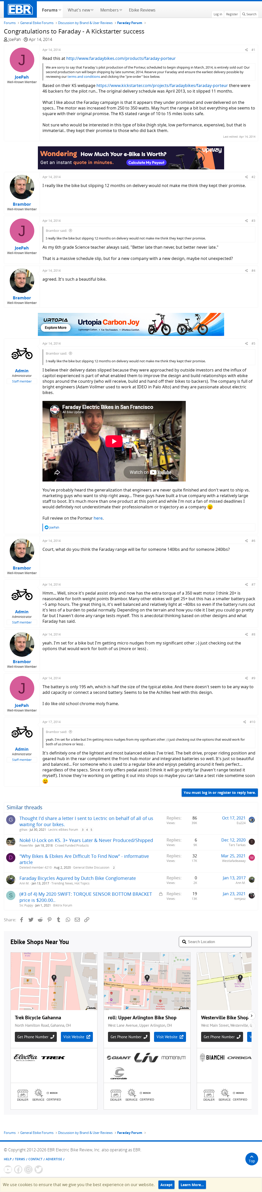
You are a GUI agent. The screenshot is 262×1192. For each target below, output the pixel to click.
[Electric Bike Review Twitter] (39, 1169)
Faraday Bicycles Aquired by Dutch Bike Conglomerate (77, 878)
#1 (253, 50)
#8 (253, 634)
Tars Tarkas (237, 845)
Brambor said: (56, 230)
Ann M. (24, 883)
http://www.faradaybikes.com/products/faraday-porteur (121, 58)
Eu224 (241, 823)
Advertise (54, 1159)
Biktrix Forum (62, 905)
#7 (253, 584)
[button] (59, 9)
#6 (253, 541)
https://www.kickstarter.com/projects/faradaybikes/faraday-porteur (162, 85)
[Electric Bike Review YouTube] (8, 1169)
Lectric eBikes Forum (63, 829)
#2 (253, 177)
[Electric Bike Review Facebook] (18, 1169)
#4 (253, 270)
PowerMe (26, 845)
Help (8, 1159)
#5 (253, 343)
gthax (23, 829)
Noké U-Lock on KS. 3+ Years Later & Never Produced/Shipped (86, 840)
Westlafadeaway (234, 861)
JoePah (14, 39)
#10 (252, 722)
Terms (20, 1159)
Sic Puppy (26, 905)
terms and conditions (84, 76)
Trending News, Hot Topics (70, 883)
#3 (253, 220)
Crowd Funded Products (72, 845)
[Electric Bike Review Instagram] (28, 1169)
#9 (253, 678)
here (98, 518)
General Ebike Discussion (91, 867)
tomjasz (240, 898)
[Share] (246, 50)
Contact (35, 1159)
